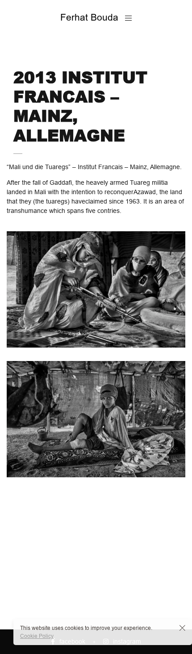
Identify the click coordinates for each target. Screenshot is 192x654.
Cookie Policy (37, 636)
